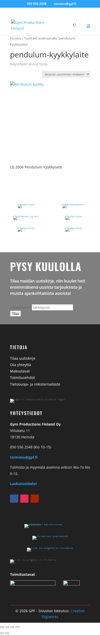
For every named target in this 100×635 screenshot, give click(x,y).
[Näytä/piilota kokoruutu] (7, 627)
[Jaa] (12, 627)
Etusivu (15, 38)
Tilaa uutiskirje (22, 358)
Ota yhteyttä (20, 364)
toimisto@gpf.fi (24, 457)
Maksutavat (20, 371)
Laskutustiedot (23, 483)
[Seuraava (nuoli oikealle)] (7, 633)
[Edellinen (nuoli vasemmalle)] (2, 633)
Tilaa (15, 313)
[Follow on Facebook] (14, 499)
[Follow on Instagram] (24, 499)
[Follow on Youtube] (35, 499)
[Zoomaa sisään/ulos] (2, 627)
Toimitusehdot (22, 377)
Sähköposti (21, 307)
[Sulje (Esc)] (17, 627)
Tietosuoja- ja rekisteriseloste (35, 384)
